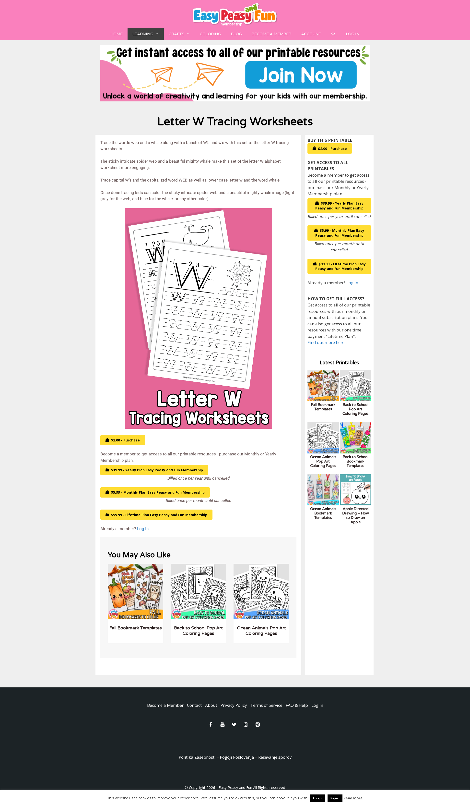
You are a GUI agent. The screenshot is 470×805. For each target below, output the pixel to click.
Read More (353, 797)
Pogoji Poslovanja (237, 757)
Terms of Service (266, 705)
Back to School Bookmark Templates (355, 461)
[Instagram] (246, 725)
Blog (236, 34)
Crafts (176, 34)
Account (311, 34)
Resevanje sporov (275, 757)
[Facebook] (210, 725)
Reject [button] (335, 798)
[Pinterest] (257, 725)
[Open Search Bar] (333, 34)
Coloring (210, 34)
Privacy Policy (234, 705)
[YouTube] (222, 725)
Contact (194, 705)
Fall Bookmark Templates (135, 628)
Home (116, 34)
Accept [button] (317, 798)
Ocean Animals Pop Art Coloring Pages (261, 630)
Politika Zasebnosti (197, 757)
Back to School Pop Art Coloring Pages (198, 630)
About (211, 705)
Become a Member (271, 34)
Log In (353, 34)
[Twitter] (234, 725)
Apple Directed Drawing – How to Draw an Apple (355, 515)
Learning (142, 34)
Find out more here (325, 342)
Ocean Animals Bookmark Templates (323, 513)
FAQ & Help (297, 705)
